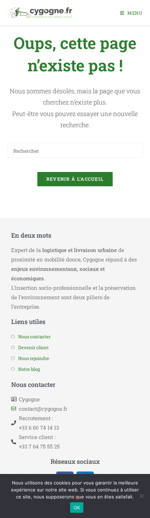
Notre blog (29, 369)
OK (77, 507)
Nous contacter (34, 336)
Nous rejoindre (33, 358)
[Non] (141, 495)
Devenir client (33, 347)
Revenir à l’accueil (75, 179)
